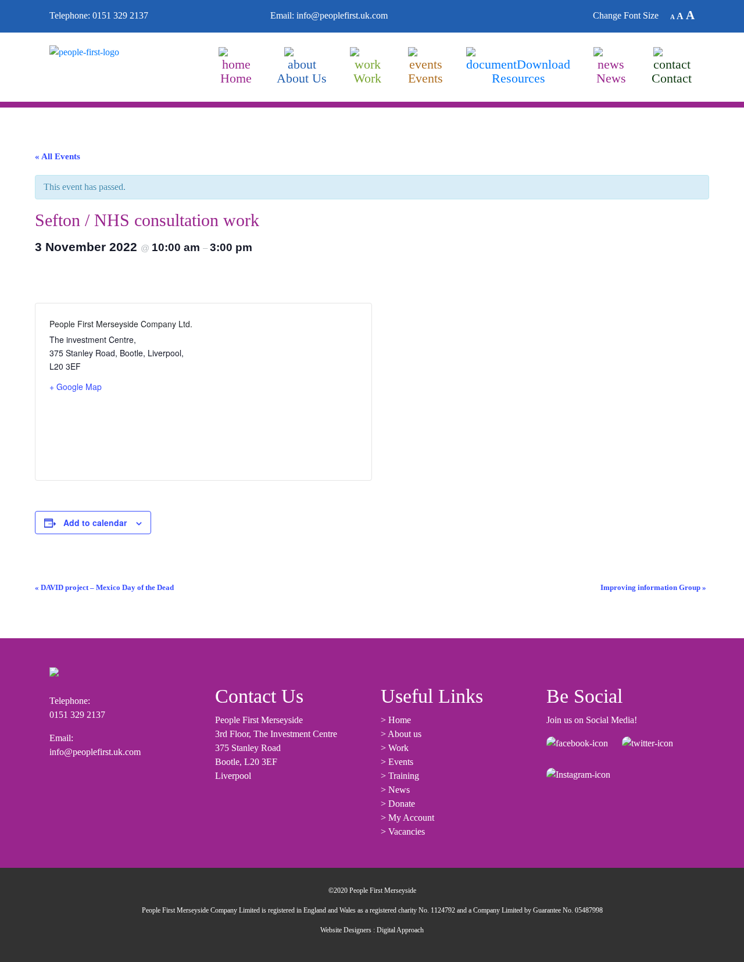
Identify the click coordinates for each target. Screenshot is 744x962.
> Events (397, 762)
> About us (401, 734)
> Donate (398, 804)
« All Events (57, 156)
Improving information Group (653, 588)
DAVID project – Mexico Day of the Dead (104, 588)
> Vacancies (403, 831)
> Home (396, 720)
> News (395, 790)
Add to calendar (95, 522)
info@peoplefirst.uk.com (342, 15)
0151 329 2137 (120, 15)
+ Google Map (75, 386)
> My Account (407, 817)
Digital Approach (400, 930)
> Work (395, 748)
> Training (400, 776)
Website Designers (345, 930)
